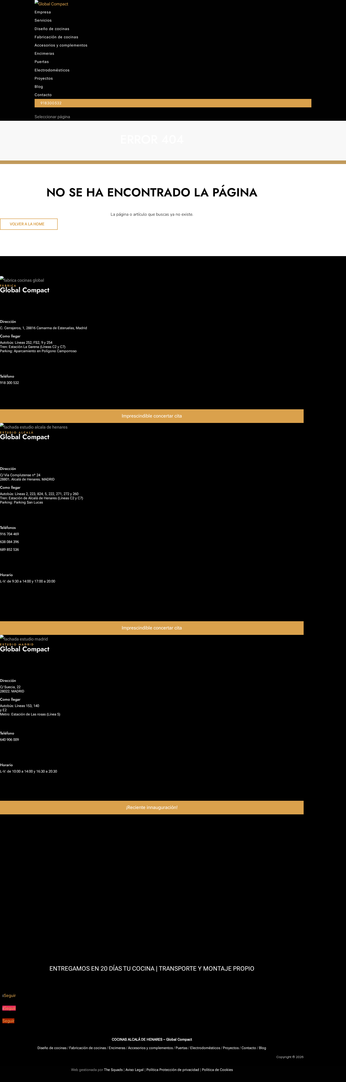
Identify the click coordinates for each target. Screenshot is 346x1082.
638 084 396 (9, 542)
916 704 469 (9, 534)
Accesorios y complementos (61, 45)
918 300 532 (9, 383)
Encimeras (44, 53)
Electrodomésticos (52, 70)
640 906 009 (9, 740)
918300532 (51, 103)
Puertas (42, 61)
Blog (39, 86)
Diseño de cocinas (52, 29)
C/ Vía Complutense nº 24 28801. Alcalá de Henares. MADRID (27, 477)
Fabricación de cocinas (56, 37)
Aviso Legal (134, 1070)
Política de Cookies (217, 1070)
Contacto (43, 95)
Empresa (43, 12)
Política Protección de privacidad (172, 1070)
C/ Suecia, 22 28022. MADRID (12, 689)
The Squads (113, 1070)
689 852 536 (9, 549)
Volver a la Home (27, 224)
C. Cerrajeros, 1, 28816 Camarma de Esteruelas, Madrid (43, 328)
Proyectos (44, 78)
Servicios (43, 20)
